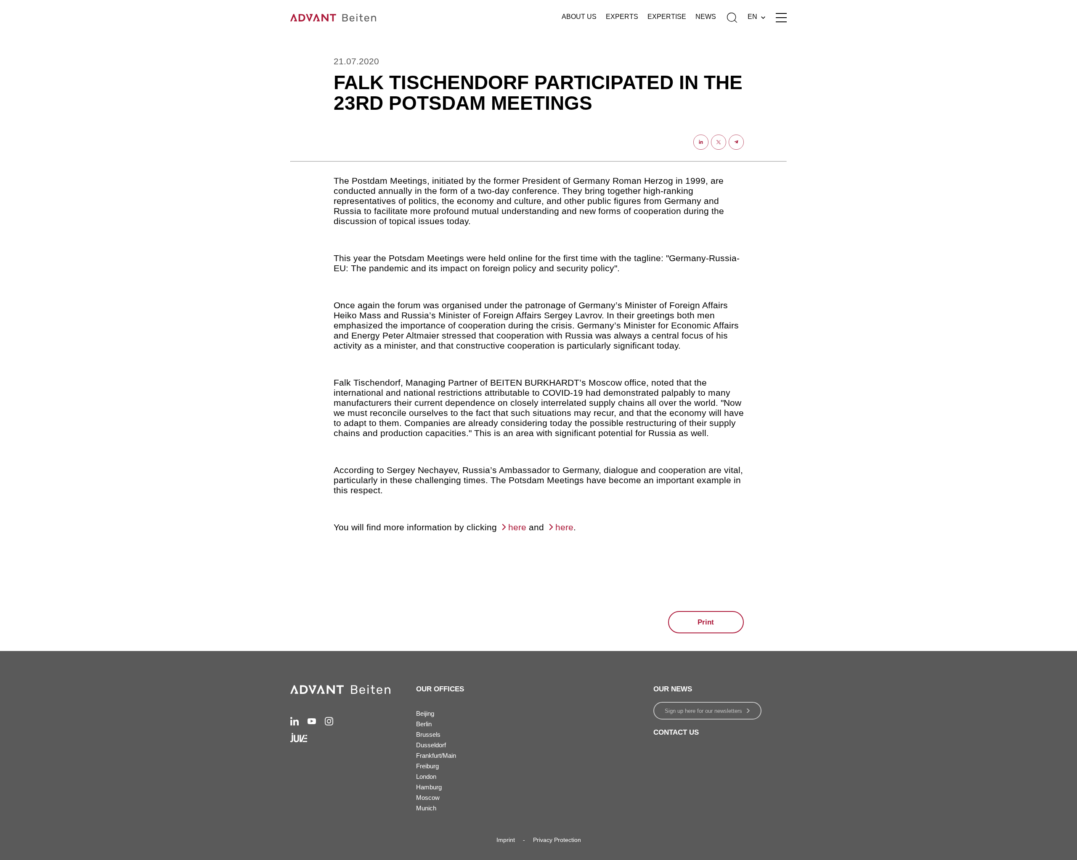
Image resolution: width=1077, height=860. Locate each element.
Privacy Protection (557, 839)
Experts (622, 16)
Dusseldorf (431, 745)
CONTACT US (676, 732)
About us (579, 16)
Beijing (425, 713)
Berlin (424, 724)
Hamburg (429, 787)
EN (752, 16)
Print (706, 622)
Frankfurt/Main (436, 755)
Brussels (428, 734)
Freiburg (427, 766)
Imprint (505, 839)
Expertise (666, 16)
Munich (426, 808)
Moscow (428, 797)
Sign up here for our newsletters (703, 711)
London (426, 776)
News (705, 16)
